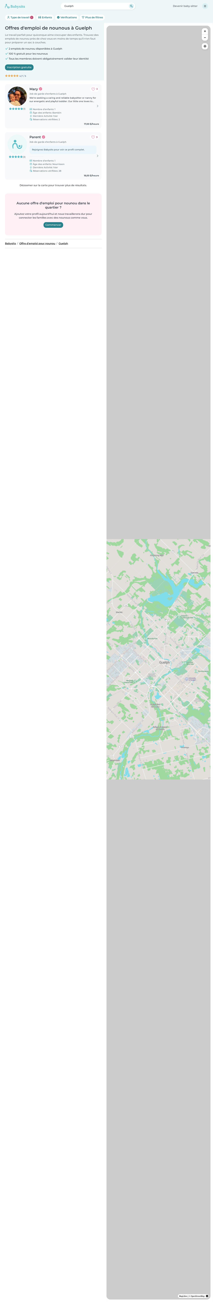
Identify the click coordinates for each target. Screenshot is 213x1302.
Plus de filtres (94, 17)
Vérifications (68, 17)
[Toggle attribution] (207, 1296)
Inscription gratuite (19, 67)
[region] (158, 662)
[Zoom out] (205, 37)
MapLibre (183, 1296)
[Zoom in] (205, 31)
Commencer (53, 224)
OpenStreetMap (198, 1296)
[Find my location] (205, 46)
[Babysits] (15, 6)
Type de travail (21, 17)
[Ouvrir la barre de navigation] (205, 6)
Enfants (46, 17)
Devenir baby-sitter (185, 6)
